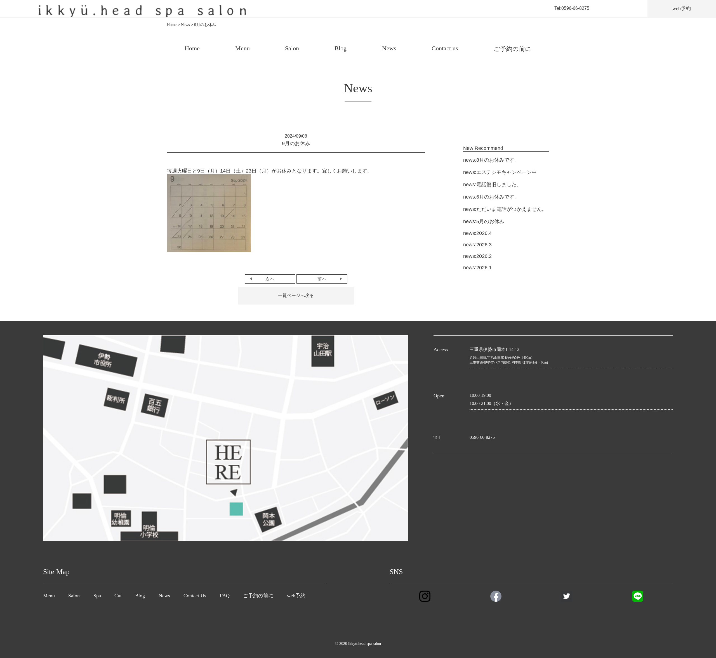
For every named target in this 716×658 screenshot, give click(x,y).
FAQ (225, 595)
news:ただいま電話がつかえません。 (505, 209)
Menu (242, 48)
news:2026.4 (477, 233)
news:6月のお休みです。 (491, 197)
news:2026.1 (477, 267)
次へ (269, 279)
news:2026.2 (477, 256)
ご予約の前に (512, 48)
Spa (97, 595)
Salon (292, 48)
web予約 (296, 595)
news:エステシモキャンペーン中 (500, 172)
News (389, 48)
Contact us (445, 48)
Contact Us (194, 595)
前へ (321, 279)
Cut (118, 595)
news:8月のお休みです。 (491, 160)
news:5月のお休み (483, 221)
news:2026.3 (477, 244)
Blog (341, 48)
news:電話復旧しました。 (492, 184)
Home (192, 48)
